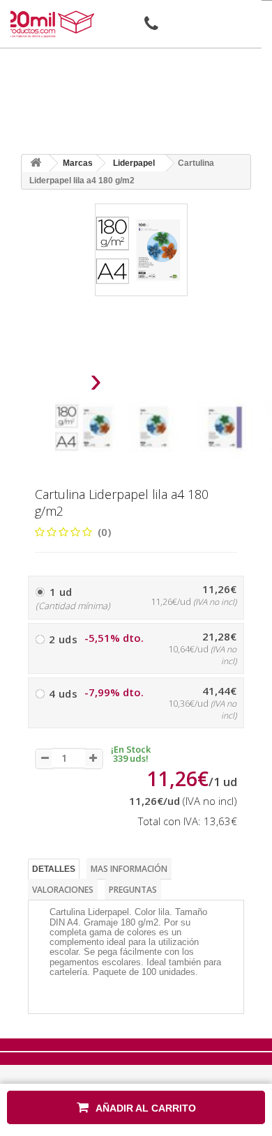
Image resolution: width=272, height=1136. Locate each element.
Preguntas (133, 890)
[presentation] (60, 384)
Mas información (129, 869)
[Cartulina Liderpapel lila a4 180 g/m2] (85, 427)
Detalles (53, 869)
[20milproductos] (51, 24)
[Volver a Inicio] (35, 163)
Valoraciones (62, 890)
